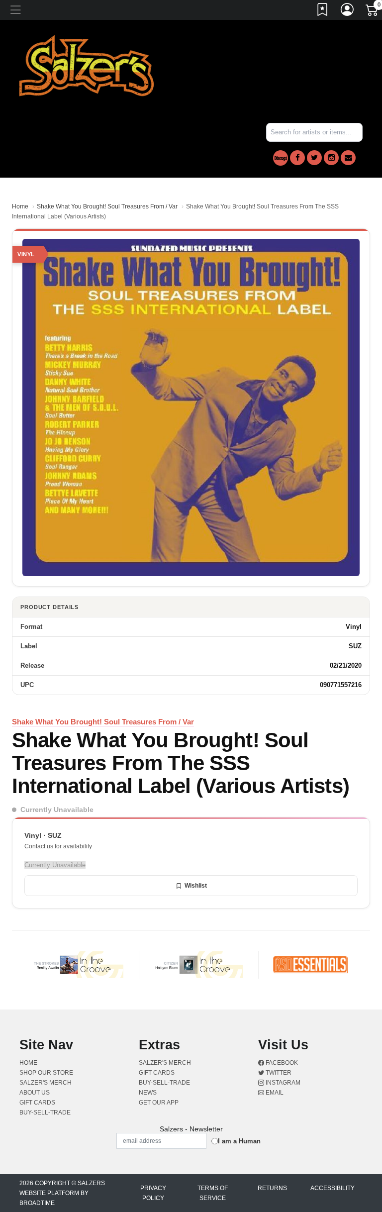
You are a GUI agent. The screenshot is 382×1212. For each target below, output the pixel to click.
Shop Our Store (46, 1072)
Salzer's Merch (45, 1082)
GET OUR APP (159, 1102)
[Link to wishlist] (323, 11)
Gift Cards (37, 1102)
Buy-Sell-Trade (45, 1112)
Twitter (277, 1072)
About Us (34, 1092)
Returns (272, 1188)
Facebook (281, 1062)
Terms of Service (212, 1193)
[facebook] (297, 157)
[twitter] (314, 157)
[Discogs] (280, 158)
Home (20, 206)
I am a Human (239, 1141)
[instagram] (331, 157)
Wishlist (196, 885)
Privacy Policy (153, 1193)
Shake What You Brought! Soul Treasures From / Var (107, 206)
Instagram (282, 1082)
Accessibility (332, 1188)
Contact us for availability (58, 846)
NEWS (148, 1092)
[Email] (348, 157)
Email (274, 1092)
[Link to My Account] (348, 11)
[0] (372, 12)
